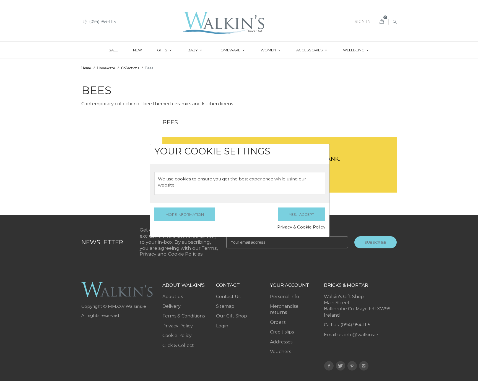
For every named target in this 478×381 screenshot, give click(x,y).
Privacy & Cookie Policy (301, 227)
